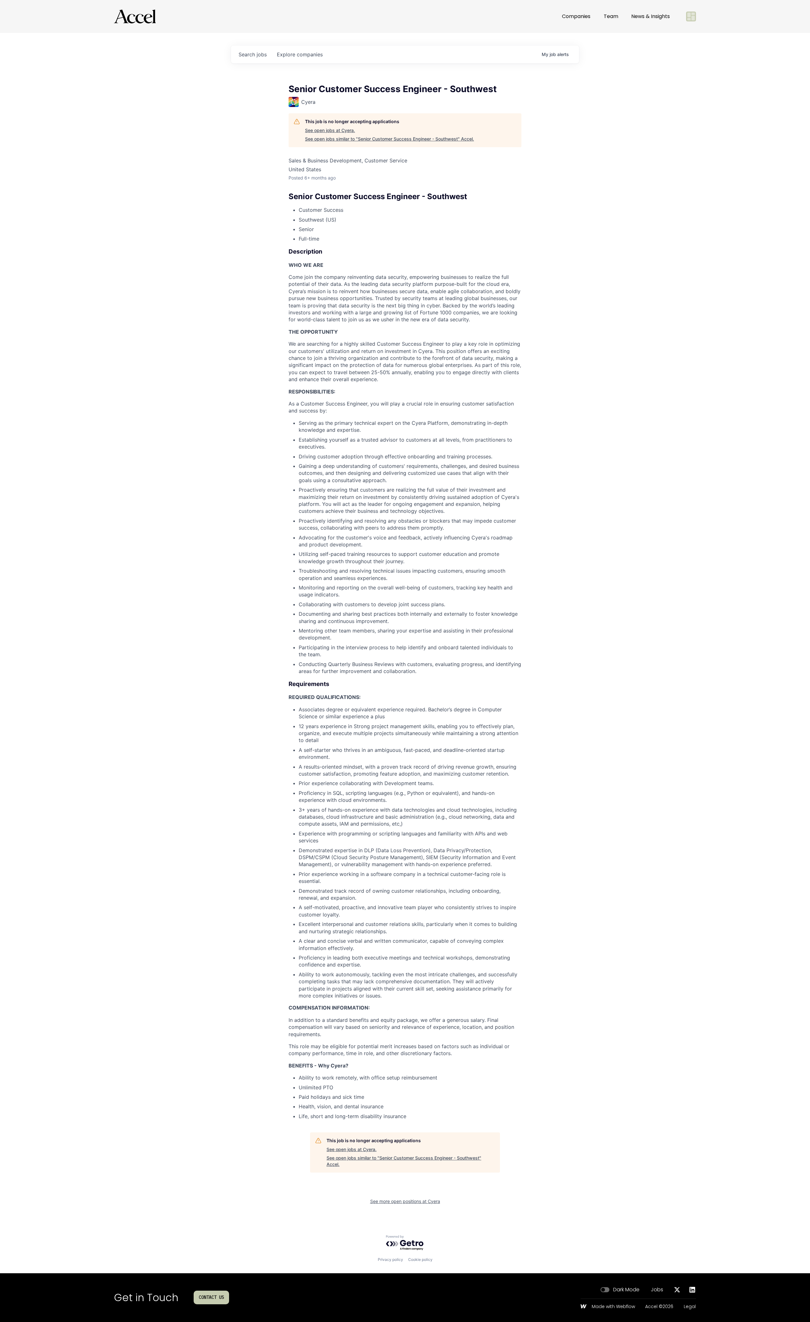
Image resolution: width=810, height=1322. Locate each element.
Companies (576, 16)
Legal (690, 1307)
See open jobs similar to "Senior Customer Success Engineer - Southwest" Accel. (389, 139)
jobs (253, 54)
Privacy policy (390, 1259)
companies (300, 54)
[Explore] (691, 16)
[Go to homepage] (135, 16)
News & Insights (650, 16)
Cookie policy (420, 1259)
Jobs (657, 1290)
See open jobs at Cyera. (330, 130)
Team (611, 16)
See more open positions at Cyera (405, 1201)
